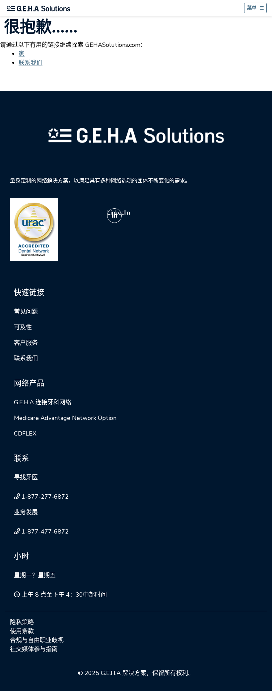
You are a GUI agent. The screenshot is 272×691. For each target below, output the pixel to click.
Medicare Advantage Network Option (65, 418)
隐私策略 (22, 622)
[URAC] (34, 229)
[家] (38, 8)
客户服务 (26, 343)
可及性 (23, 327)
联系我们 (30, 63)
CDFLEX (25, 434)
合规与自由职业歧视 (37, 640)
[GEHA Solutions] (136, 135)
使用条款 (22, 631)
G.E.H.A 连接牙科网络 (42, 402)
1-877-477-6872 (45, 532)
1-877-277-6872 (45, 497)
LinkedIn (118, 213)
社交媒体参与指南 (34, 649)
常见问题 (26, 312)
